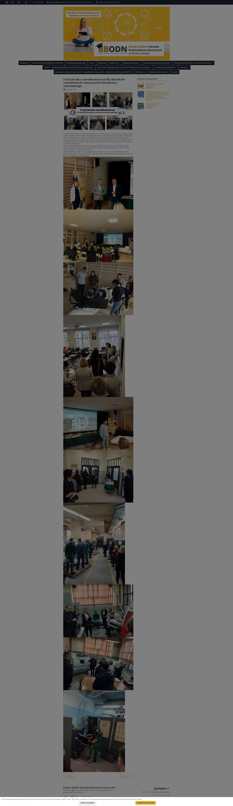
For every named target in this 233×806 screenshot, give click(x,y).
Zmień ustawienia (87, 803)
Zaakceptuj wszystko (145, 803)
